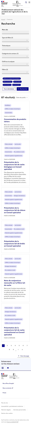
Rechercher (23, 89)
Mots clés (5, 30)
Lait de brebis (16, 85)
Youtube (8, 368)
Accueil (3, 19)
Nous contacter (7, 388)
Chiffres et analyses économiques (11, 78)
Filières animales (7, 81)
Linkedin (3, 368)
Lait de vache (17, 81)
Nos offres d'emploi (8, 383)
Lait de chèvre (6, 85)
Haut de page (24, 356)
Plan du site (4, 403)
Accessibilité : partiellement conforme (12, 406)
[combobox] (15, 40)
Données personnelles (19, 410)
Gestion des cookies (7, 413)
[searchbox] (4, 40)
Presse (4, 393)
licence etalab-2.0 (12, 422)
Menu (29, 2)
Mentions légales (6, 410)
